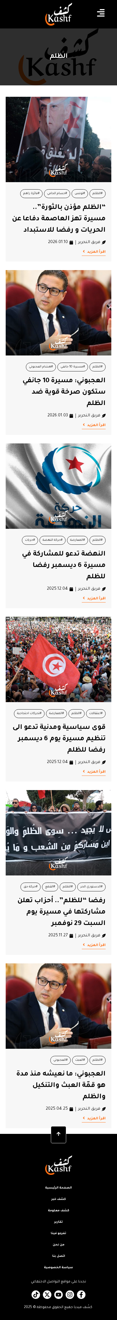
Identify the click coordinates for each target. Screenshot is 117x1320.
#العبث (80, 1060)
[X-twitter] (47, 1294)
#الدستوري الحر (91, 887)
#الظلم (98, 193)
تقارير (58, 1222)
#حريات (30, 540)
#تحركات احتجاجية (29, 713)
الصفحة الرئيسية (58, 1188)
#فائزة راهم (31, 193)
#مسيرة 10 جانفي (72, 367)
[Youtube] (58, 1294)
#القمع (50, 887)
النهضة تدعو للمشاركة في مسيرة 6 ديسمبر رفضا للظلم (64, 566)
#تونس (80, 193)
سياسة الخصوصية (58, 1267)
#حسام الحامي (57, 193)
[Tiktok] (36, 1294)
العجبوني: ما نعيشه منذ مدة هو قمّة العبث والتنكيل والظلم (61, 1086)
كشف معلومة (58, 1210)
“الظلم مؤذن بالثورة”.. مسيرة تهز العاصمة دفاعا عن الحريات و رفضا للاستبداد (59, 219)
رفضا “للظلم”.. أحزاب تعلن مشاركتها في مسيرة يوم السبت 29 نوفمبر (61, 912)
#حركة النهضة (52, 540)
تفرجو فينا (58, 1233)
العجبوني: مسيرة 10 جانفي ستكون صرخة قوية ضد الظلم (64, 392)
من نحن (58, 1245)
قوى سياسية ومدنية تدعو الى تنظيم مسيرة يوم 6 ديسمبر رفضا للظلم (59, 739)
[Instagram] (70, 1294)
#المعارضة (77, 540)
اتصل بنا (58, 1256)
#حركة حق (30, 887)
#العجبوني (60, 1060)
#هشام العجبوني (41, 367)
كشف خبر (58, 1199)
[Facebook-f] (81, 1294)
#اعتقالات (96, 713)
